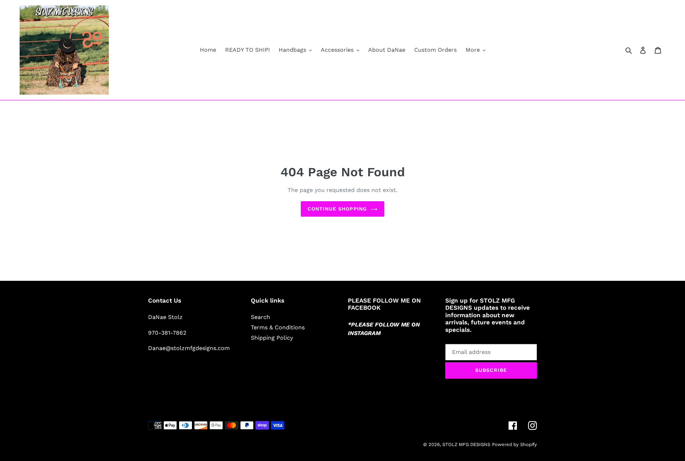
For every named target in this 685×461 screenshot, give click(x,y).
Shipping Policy (272, 337)
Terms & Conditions (278, 327)
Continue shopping (337, 209)
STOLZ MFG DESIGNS (466, 444)
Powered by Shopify (514, 444)
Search (260, 317)
